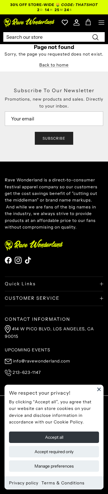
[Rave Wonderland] (29, 22)
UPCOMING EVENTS (27, 350)
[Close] (99, 389)
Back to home (54, 65)
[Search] (95, 37)
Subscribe (54, 138)
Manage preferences (54, 466)
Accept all (54, 437)
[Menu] (101, 22)
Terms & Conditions (63, 483)
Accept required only (54, 451)
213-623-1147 (27, 372)
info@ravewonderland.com (41, 361)
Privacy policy (23, 483)
